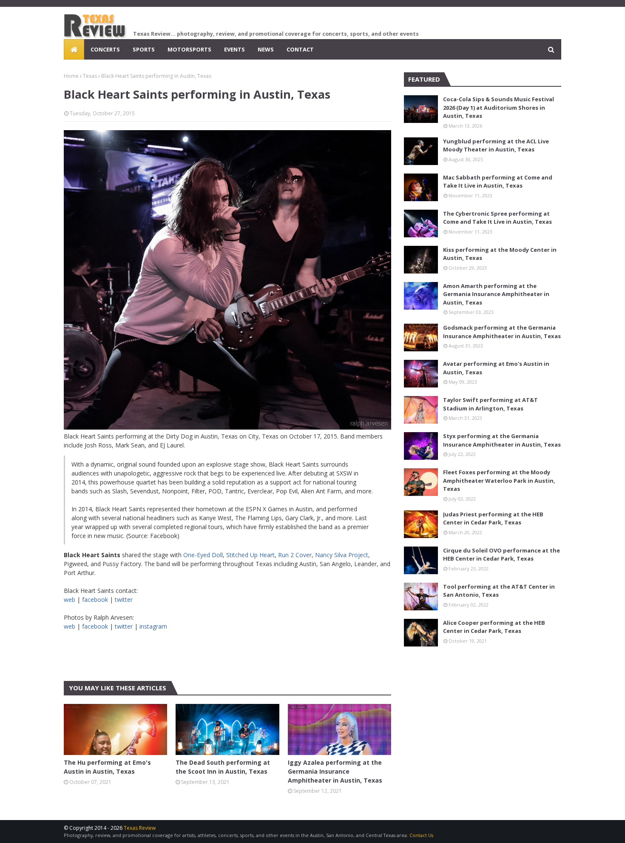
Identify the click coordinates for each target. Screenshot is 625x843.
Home (71, 76)
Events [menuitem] (234, 49)
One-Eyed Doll (203, 555)
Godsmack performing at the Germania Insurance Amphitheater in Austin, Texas (502, 332)
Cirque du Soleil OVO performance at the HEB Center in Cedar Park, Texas (501, 555)
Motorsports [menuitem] (189, 49)
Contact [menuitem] (300, 49)
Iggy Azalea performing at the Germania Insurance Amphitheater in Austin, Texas (335, 771)
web (69, 599)
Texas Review (140, 828)
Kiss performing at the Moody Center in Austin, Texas (500, 254)
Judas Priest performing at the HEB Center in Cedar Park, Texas (493, 518)
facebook (95, 599)
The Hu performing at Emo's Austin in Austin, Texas (107, 766)
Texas (90, 76)
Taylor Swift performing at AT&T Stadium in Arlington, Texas (490, 404)
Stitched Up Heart (250, 555)
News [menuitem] (266, 49)
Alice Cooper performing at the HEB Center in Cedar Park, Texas (494, 627)
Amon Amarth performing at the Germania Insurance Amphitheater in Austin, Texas (496, 294)
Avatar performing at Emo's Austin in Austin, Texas (496, 368)
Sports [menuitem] (144, 49)
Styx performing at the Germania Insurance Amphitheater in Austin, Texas (502, 440)
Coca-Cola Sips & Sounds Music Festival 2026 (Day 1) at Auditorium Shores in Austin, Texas (498, 107)
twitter (124, 599)
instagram (153, 626)
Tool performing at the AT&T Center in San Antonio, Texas (499, 591)
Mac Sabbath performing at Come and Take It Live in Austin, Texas (497, 182)
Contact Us (421, 835)
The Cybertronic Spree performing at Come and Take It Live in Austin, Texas (497, 218)
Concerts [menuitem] (105, 49)
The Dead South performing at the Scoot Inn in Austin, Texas (223, 766)
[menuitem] (74, 49)
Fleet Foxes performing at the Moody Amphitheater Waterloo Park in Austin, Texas (499, 480)
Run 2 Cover (295, 555)
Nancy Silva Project (341, 555)
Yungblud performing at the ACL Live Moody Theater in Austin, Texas (496, 145)
